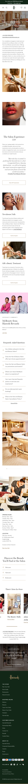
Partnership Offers (6, 725)
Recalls (4, 733)
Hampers (4, 712)
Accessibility (5, 769)
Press (3, 751)
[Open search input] (6, 7)
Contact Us (5, 730)
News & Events (6, 694)
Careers (4, 749)
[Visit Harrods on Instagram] (14, 764)
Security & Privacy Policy (8, 774)
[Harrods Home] (14, 7)
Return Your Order (6, 710)
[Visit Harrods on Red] (20, 764)
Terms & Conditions (6, 772)
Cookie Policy (5, 736)
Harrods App (5, 715)
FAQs (3, 728)
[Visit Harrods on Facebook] (11, 764)
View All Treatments (14, 182)
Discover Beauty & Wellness (14, 664)
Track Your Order (6, 707)
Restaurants (5, 692)
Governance (5, 754)
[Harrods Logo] (14, 677)
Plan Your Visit (5, 687)
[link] (14, 303)
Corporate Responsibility (8, 746)
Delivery (4, 702)
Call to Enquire (14, 235)
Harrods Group (6, 743)
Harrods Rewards (6, 723)
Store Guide (5, 689)
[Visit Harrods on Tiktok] (17, 764)
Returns (4, 705)
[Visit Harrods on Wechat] (23, 764)
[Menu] (3, 7)
